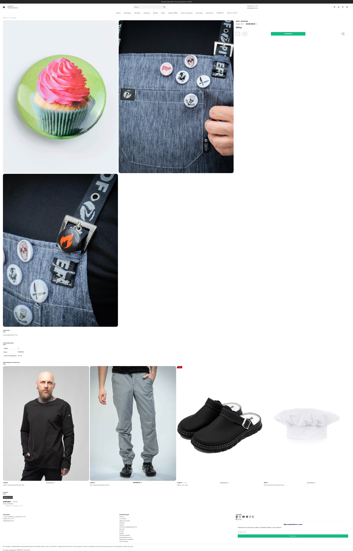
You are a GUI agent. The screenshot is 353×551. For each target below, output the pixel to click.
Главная (5, 18)
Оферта (121, 525)
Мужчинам (137, 13)
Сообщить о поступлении (243, 37)
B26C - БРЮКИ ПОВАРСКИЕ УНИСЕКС (99, 485)
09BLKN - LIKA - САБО (182, 485)
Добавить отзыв (8, 497)
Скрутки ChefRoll (173, 13)
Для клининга (209, 13)
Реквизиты (122, 523)
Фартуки (155, 13)
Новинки (118, 13)
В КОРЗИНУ (288, 34)
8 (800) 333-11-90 (252, 6)
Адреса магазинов (124, 521)
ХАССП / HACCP (232, 13)
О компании (122, 519)
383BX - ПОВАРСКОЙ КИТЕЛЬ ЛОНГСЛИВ (13, 485)
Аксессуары (199, 13)
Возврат (121, 533)
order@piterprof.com (252, 8)
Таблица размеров (124, 535)
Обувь (163, 13)
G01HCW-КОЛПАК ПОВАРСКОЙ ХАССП (274, 485)
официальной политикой (65, 546)
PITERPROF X (220, 13)
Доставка (122, 529)
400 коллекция (123, 541)
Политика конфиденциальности (128, 527)
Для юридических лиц (125, 537)
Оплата (121, 531)
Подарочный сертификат (126, 539)
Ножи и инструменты (186, 13)
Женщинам (147, 13)
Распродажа (127, 13)
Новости (121, 517)
